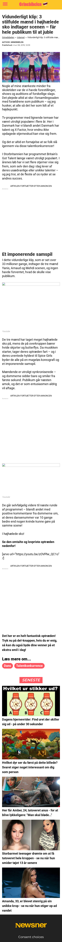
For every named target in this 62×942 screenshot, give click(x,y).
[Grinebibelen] (31, 4)
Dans (7, 666)
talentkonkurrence (29, 666)
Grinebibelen (8, 37)
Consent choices (31, 937)
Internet (21, 37)
